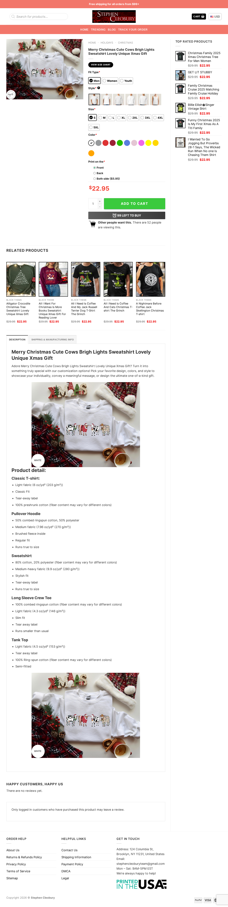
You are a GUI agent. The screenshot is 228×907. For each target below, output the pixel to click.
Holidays (107, 42)
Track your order (133, 29)
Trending (98, 29)
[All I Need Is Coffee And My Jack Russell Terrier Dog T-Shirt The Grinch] (85, 279)
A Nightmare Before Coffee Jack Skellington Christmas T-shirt (150, 309)
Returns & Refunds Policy (24, 857)
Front (100, 167)
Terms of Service (18, 871)
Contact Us (69, 850)
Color (92, 134)
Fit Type (94, 72)
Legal (65, 878)
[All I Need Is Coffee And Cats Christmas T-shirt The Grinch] (118, 279)
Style (93, 88)
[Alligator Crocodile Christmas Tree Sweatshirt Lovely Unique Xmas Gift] (21, 279)
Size (91, 109)
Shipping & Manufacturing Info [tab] (52, 339)
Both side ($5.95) (108, 178)
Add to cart (134, 203)
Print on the (96, 161)
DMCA (65, 871)
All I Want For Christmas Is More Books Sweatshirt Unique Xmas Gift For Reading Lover (52, 310)
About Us (12, 850)
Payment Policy (72, 864)
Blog (112, 29)
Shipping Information (76, 857)
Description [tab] (17, 339)
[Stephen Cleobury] (114, 16)
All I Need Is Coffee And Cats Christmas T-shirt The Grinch (118, 307)
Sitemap (12, 878)
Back (100, 173)
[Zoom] (11, 95)
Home (84, 29)
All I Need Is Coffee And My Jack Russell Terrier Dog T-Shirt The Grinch (84, 309)
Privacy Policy (16, 864)
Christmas (125, 42)
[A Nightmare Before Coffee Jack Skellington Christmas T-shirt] (150, 279)
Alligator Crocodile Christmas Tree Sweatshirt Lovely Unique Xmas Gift (18, 309)
